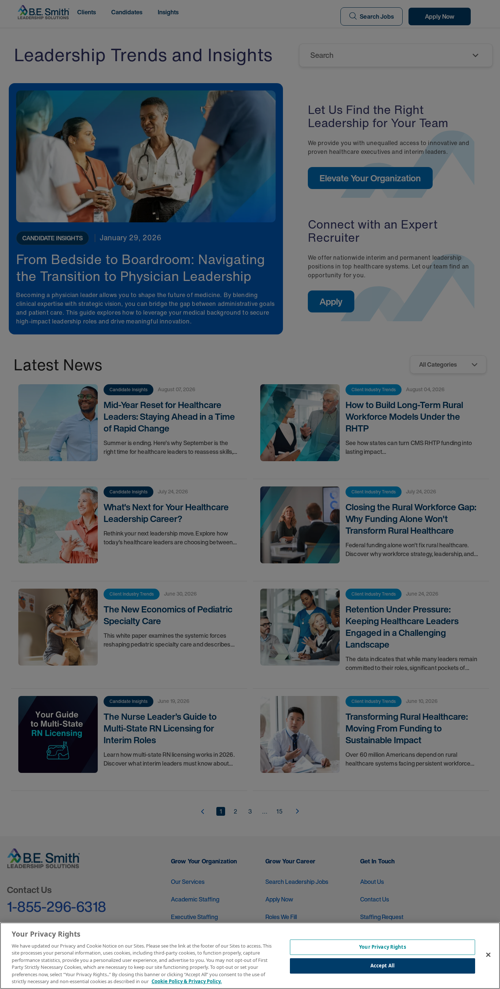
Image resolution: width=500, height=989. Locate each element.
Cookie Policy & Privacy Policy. (187, 981)
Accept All (382, 965)
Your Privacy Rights (382, 947)
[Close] (488, 955)
